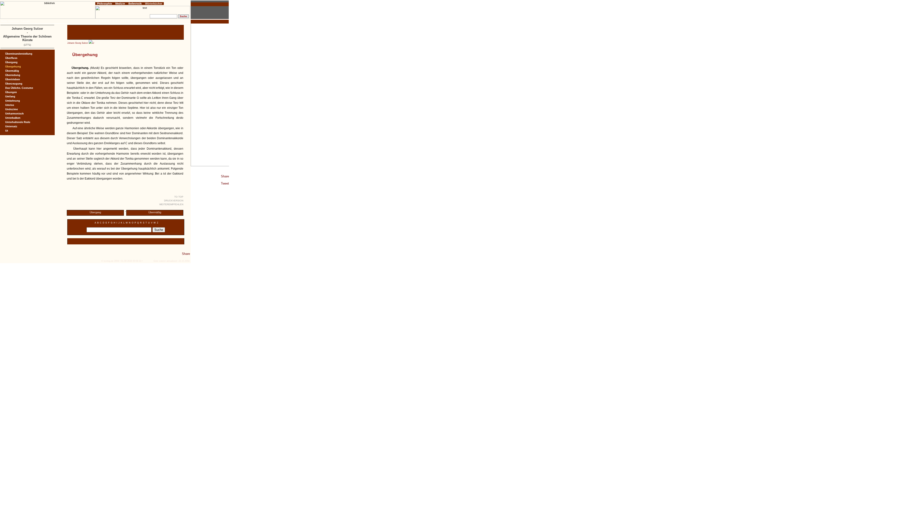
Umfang (10, 96)
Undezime (11, 109)
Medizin (120, 3)
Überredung (12, 75)
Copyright (25, 21)
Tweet (225, 183)
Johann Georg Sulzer (77, 43)
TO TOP (178, 196)
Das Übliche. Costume (19, 87)
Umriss (9, 105)
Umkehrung (12, 100)
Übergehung (13, 66)
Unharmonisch (14, 113)
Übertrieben (12, 79)
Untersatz (11, 126)
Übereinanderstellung (18, 53)
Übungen (11, 92)
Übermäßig (154, 212)
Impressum (13, 21)
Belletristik (135, 3)
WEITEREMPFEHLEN (171, 204)
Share (225, 176)
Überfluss (11, 58)
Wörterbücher (153, 3)
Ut (6, 130)
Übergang (95, 212)
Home (4, 21)
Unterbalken (12, 117)
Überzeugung (13, 83)
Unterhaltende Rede (17, 122)
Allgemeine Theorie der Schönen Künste (27, 38)
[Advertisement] (210, 95)
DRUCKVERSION (173, 200)
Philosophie (104, 3)
